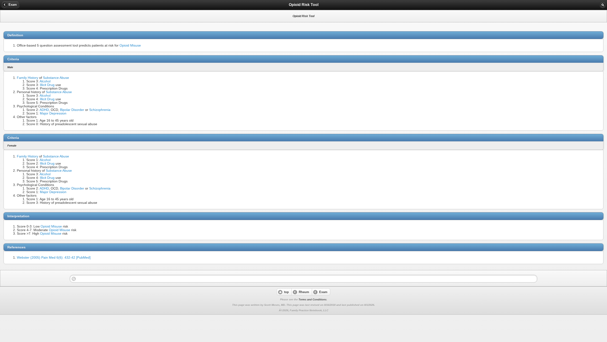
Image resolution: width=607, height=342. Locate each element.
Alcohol (45, 81)
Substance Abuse (56, 78)
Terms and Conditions (312, 299)
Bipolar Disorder (72, 110)
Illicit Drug (47, 85)
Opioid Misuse (130, 45)
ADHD (44, 110)
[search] (603, 5)
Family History (27, 78)
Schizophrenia (99, 110)
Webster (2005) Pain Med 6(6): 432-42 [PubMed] (54, 257)
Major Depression (53, 113)
